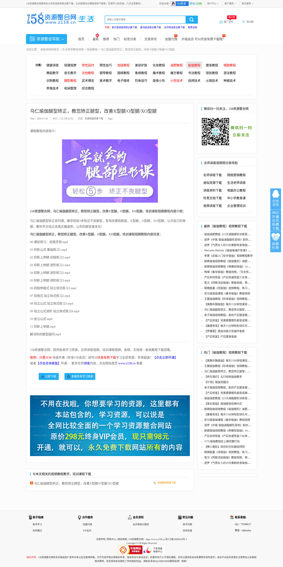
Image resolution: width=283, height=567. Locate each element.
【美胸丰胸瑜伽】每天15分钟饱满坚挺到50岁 (231, 304)
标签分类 (130, 39)
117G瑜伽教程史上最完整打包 (222, 441)
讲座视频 (45, 49)
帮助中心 (111, 539)
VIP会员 (87, 530)
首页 (81, 39)
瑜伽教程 (92, 49)
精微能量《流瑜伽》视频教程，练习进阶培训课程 (234, 288)
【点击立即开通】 (165, 357)
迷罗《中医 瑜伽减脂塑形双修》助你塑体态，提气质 (235, 239)
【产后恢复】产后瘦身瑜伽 (220, 336)
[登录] (192, 3)
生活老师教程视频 (73, 49)
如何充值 (187, 530)
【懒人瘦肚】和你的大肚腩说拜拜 (224, 446)
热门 (116, 39)
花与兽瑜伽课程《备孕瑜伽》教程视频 (227, 293)
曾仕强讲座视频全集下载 (124, 27)
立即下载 (50, 376)
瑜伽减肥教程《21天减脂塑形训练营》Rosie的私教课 (235, 234)
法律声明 (100, 539)
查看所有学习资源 (82, 376)
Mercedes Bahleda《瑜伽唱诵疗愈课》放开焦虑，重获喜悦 (238, 250)
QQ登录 (181, 3)
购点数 (250, 22)
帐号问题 (187, 524)
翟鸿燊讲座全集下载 (150, 27)
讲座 (87, 363)
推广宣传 (229, 21)
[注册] (199, 3)
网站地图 (122, 539)
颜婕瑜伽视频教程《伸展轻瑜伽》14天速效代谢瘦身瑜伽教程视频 (243, 266)
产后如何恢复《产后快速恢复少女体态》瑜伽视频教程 (236, 277)
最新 (96, 39)
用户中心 (211, 3)
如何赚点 (37, 530)
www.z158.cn (127, 363)
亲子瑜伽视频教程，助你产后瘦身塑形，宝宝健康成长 (236, 315)
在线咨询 (275, 199)
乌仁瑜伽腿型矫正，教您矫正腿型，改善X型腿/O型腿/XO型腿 (76, 483)
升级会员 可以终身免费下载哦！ (203, 39)
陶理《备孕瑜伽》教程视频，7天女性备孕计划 (232, 272)
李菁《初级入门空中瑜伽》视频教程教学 (228, 255)
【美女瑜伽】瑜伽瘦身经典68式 (223, 403)
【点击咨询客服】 (48, 363)
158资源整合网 (135, 539)
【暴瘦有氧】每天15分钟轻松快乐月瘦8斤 (229, 325)
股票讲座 (192, 27)
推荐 (106, 39)
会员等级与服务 (141, 524)
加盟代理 (171, 39)
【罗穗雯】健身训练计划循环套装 (224, 331)
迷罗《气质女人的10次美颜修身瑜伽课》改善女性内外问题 (239, 245)
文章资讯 (150, 39)
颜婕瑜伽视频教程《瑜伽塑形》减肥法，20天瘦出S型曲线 (238, 261)
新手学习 (37, 524)
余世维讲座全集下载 (174, 27)
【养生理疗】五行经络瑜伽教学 (223, 376)
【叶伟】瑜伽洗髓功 (216, 382)
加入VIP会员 (275, 220)
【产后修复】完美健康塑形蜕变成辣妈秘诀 (229, 320)
